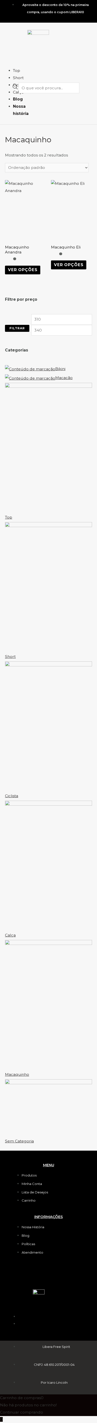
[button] (7, 60)
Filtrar (17, 328)
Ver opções (23, 269)
